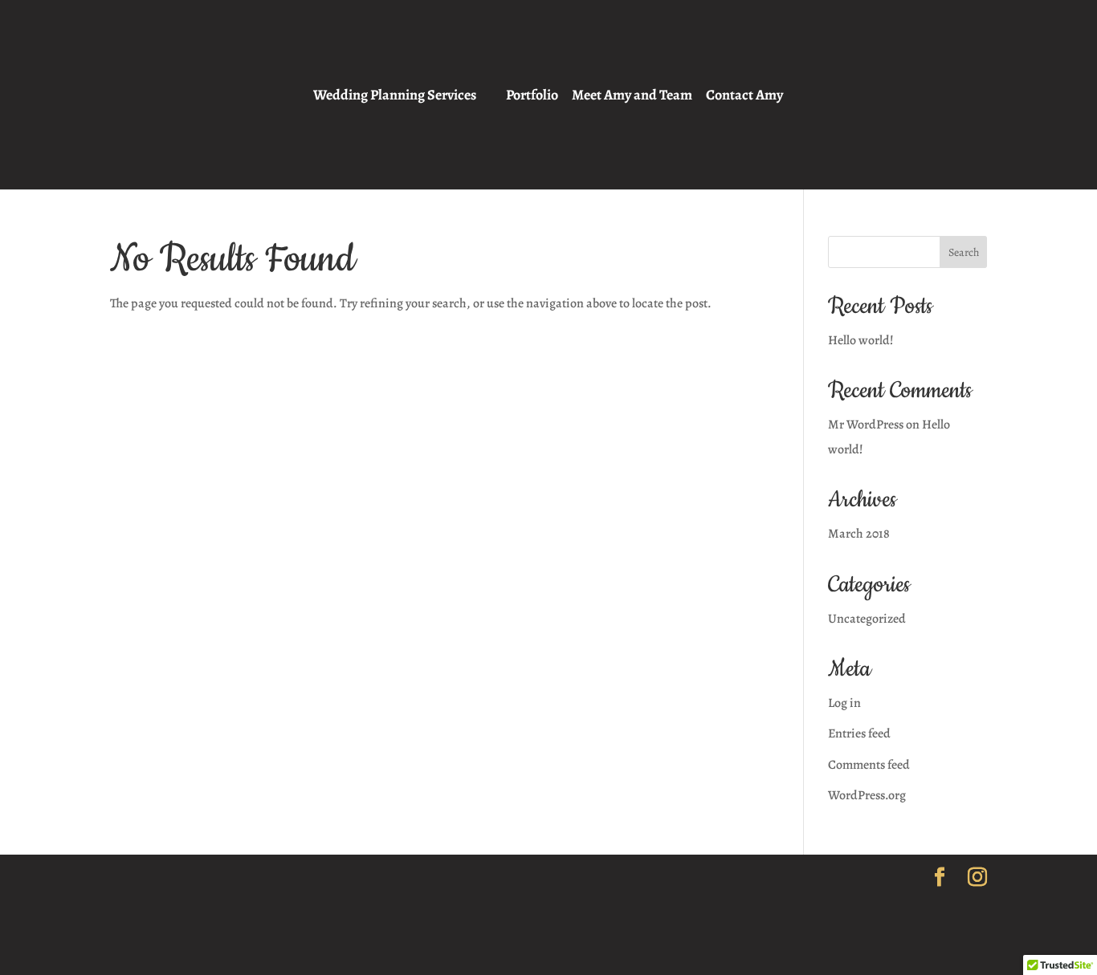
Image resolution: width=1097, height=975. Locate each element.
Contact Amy (744, 96)
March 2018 (859, 533)
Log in (844, 703)
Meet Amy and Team (632, 96)
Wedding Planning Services (394, 96)
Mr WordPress (865, 424)
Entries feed (859, 733)
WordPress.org (867, 795)
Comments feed (869, 765)
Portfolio (532, 96)
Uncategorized (867, 619)
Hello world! (861, 340)
